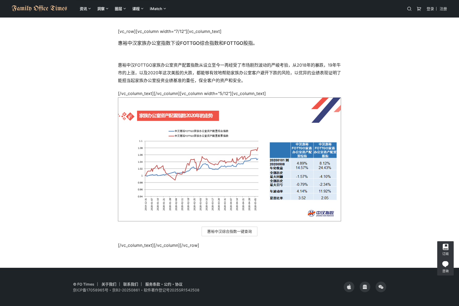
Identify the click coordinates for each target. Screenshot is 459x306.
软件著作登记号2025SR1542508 (171, 290)
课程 (136, 8)
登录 (430, 8)
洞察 (101, 8)
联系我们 (130, 284)
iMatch (156, 8)
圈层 (118, 8)
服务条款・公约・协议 (163, 284)
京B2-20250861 (126, 290)
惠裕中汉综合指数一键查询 (229, 231)
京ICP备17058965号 (90, 290)
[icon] (349, 287)
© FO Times (83, 284)
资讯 (83, 8)
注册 (443, 8)
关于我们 (108, 284)
